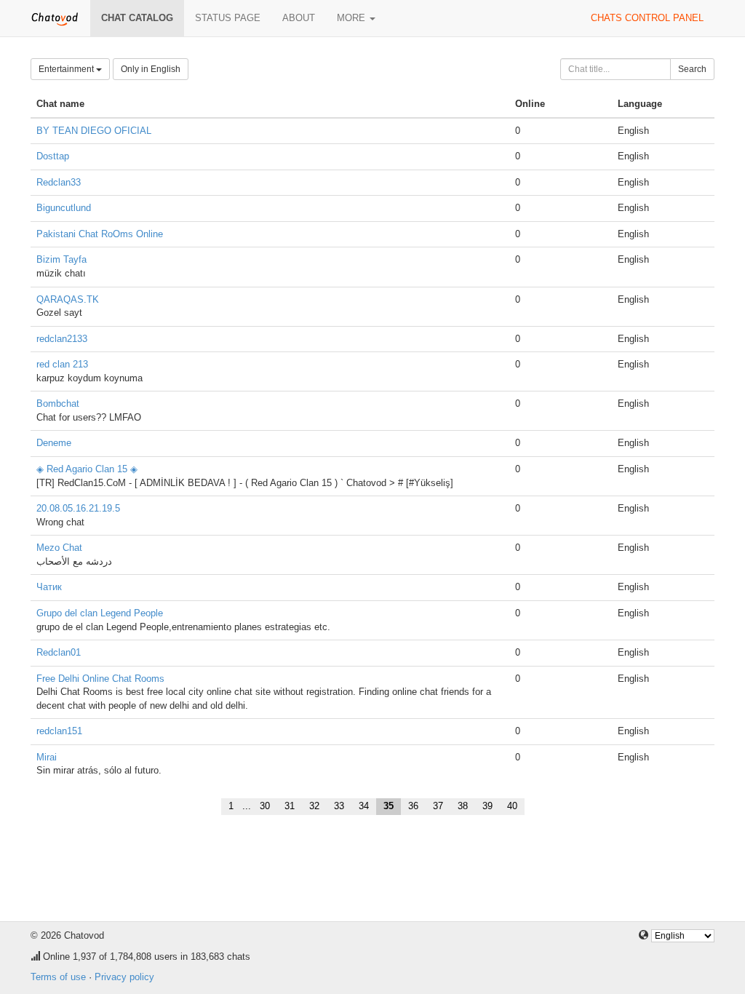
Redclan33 (58, 182)
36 (413, 805)
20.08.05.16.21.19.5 (78, 508)
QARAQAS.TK (67, 299)
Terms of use (58, 976)
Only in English (150, 69)
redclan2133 (61, 338)
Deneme (53, 442)
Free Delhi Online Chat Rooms (100, 678)
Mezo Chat (59, 547)
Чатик (49, 586)
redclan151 (59, 730)
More (352, 17)
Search (692, 69)
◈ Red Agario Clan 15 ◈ (87, 469)
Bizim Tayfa (61, 259)
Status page (227, 17)
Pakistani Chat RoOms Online (99, 233)
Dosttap (52, 156)
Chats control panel (647, 17)
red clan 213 (62, 364)
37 (438, 805)
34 (364, 805)
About (298, 17)
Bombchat (57, 403)
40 (512, 805)
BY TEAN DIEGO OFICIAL (93, 130)
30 (265, 805)
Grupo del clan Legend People (99, 613)
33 (339, 805)
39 (487, 805)
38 (463, 805)
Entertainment (67, 69)
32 (314, 805)
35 (388, 805)
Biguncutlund (63, 207)
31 (289, 805)
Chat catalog (137, 17)
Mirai (46, 757)
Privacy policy (124, 976)
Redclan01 (58, 652)
